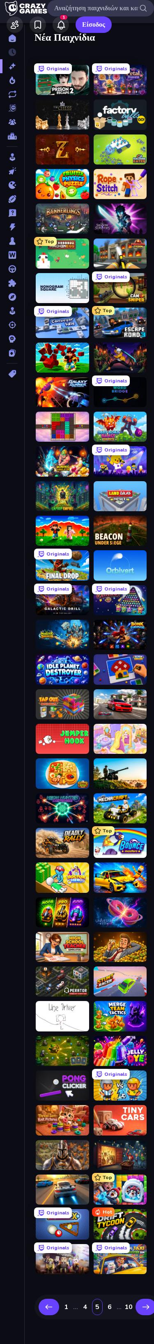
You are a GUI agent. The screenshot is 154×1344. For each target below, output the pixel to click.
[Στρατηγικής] (12, 339)
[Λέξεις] (12, 255)
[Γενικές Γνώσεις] (12, 213)
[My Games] (38, 24)
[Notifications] (61, 24)
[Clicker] (12, 171)
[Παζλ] (12, 283)
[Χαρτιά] (12, 353)
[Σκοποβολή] (12, 325)
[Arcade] (12, 157)
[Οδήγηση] (12, 269)
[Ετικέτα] (12, 374)
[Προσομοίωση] (12, 311)
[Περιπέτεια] (12, 297)
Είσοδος (93, 24)
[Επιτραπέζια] (12, 241)
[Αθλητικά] (12, 199)
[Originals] (12, 108)
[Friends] (15, 24)
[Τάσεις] (12, 80)
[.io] (12, 185)
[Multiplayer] (12, 122)
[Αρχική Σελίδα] (12, 38)
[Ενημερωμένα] (12, 94)
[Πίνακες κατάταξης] (12, 136)
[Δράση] (12, 227)
